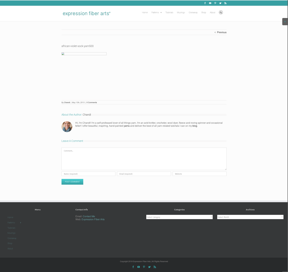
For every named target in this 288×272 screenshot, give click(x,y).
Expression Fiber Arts (93, 219)
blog (194, 125)
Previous (221, 32)
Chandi (67, 102)
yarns (127, 125)
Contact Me (89, 216)
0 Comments (92, 102)
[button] (221, 12)
